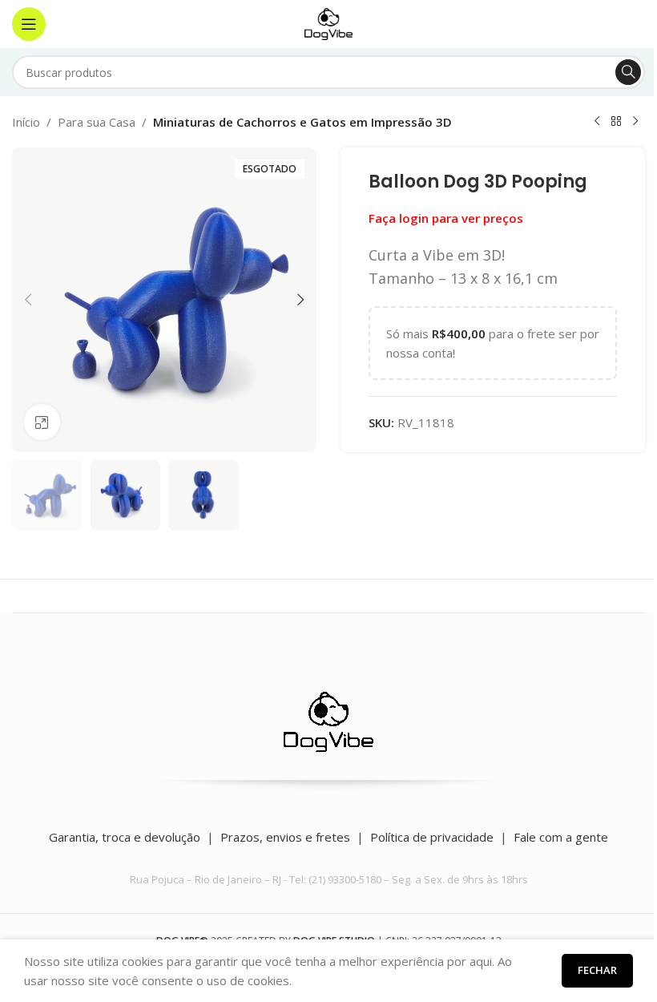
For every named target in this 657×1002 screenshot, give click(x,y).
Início (26, 122)
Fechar (597, 970)
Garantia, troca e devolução (124, 837)
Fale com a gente (561, 837)
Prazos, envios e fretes (285, 837)
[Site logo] (328, 22)
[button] (28, 300)
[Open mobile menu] (29, 24)
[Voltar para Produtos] (616, 121)
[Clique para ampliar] (42, 422)
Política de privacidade (432, 837)
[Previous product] (597, 121)
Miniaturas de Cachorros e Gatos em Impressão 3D (302, 122)
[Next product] (635, 121)
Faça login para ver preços (446, 218)
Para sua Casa (96, 122)
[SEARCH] (628, 72)
